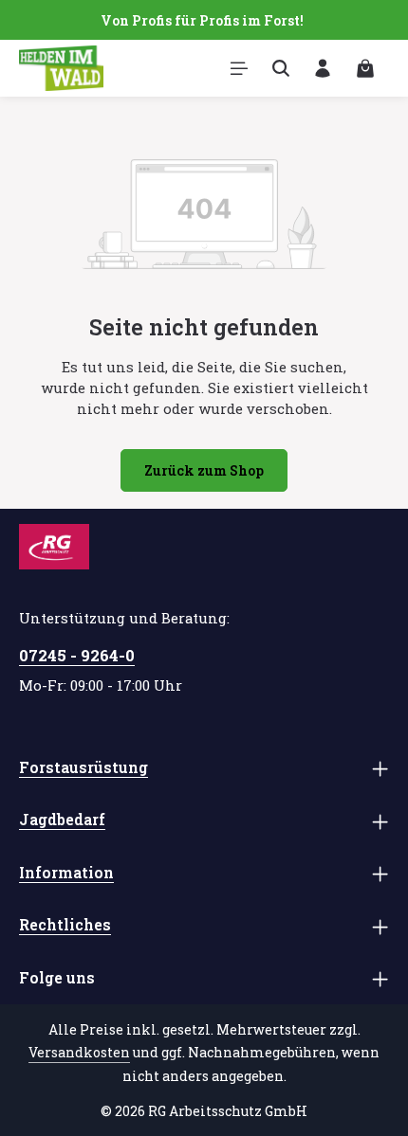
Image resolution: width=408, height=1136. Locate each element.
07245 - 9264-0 (77, 655)
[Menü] (239, 68)
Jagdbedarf (62, 819)
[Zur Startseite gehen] (61, 68)
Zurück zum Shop (204, 470)
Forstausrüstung (83, 767)
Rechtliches (65, 924)
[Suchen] (281, 68)
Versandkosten (79, 1052)
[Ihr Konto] (323, 68)
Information (66, 872)
